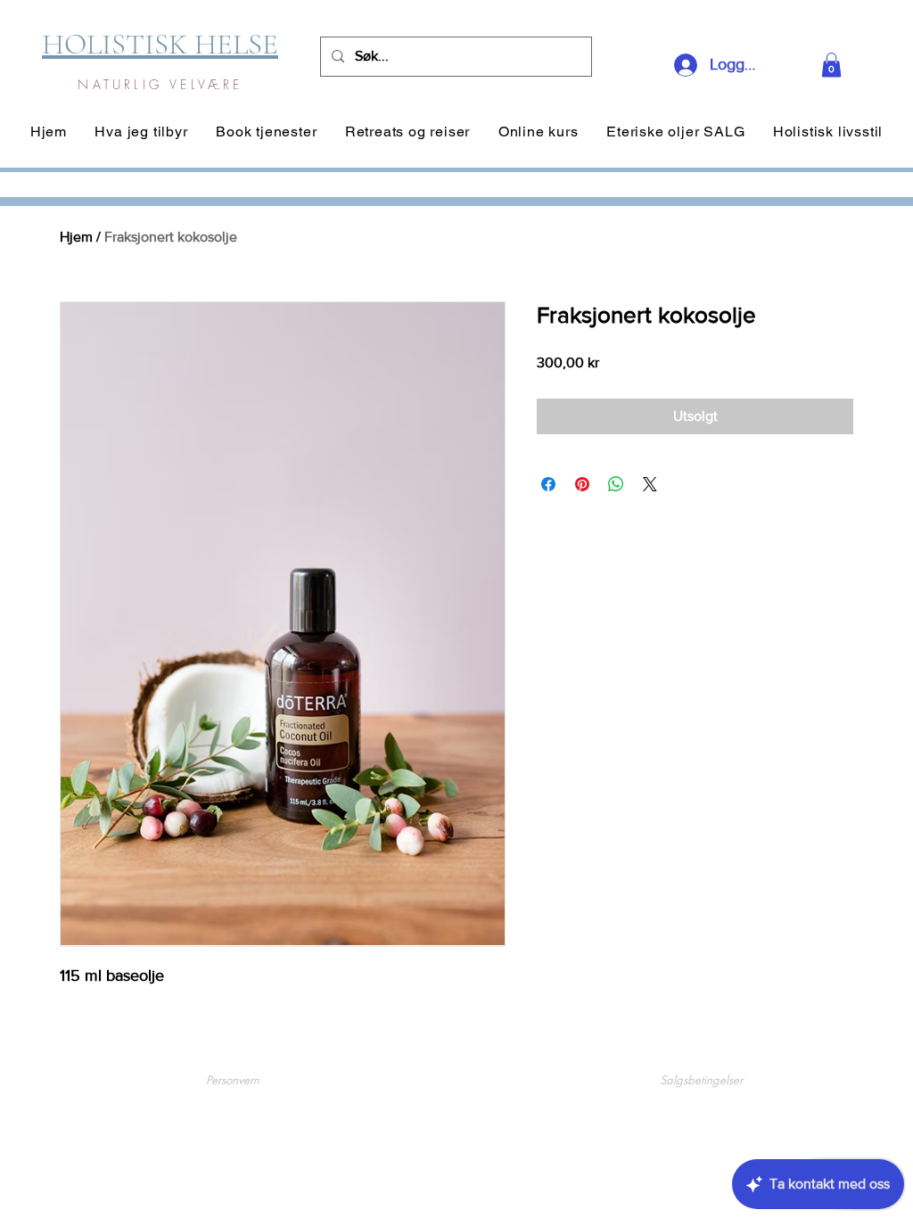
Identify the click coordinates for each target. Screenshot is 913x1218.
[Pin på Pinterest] (582, 484)
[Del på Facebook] (548, 484)
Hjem (76, 236)
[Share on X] (650, 484)
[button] (831, 65)
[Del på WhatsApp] (616, 484)
